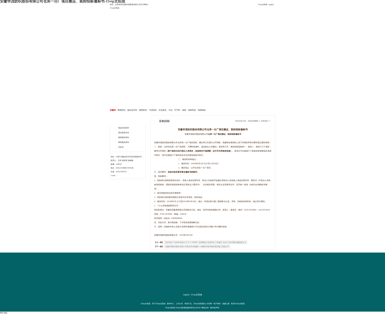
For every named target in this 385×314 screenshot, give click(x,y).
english (271, 4)
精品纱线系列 (123, 128)
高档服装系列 (123, 142)
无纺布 (121, 147)
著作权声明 (214, 308)
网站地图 (3, 313)
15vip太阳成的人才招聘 (192, 28)
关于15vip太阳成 (137, 27)
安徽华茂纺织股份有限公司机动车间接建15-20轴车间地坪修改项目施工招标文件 (197, 246)
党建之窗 (229, 27)
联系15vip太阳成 (247, 27)
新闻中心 (170, 304)
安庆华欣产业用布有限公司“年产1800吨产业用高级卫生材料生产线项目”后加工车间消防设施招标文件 (205, 242)
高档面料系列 (123, 137)
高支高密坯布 (123, 133)
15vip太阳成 (262, 4)
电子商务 (210, 27)
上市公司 (155, 27)
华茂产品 (174, 27)
